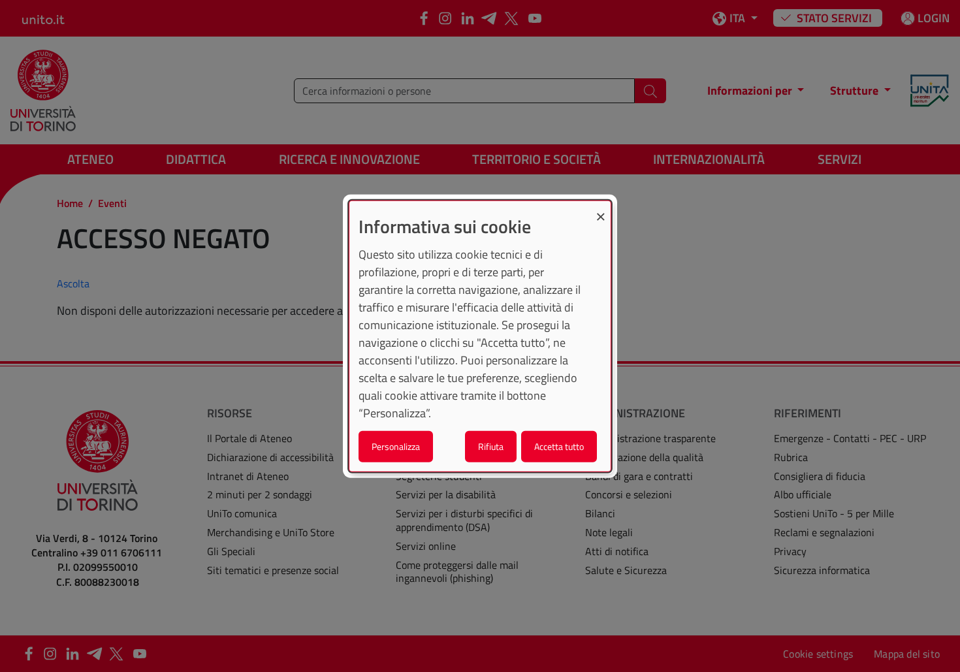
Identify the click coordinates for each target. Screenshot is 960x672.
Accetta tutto (559, 446)
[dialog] (480, 336)
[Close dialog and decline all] (601, 208)
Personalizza (396, 446)
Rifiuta (491, 446)
